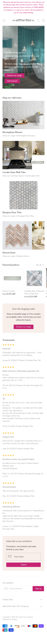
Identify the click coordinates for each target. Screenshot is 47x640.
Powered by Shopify (10, 619)
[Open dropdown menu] (41, 600)
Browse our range (14, 75)
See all (39, 265)
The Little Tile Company (24, 617)
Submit (23, 565)
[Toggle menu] (4, 20)
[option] (23, 57)
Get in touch (12, 81)
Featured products (11, 264)
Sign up (38, 588)
